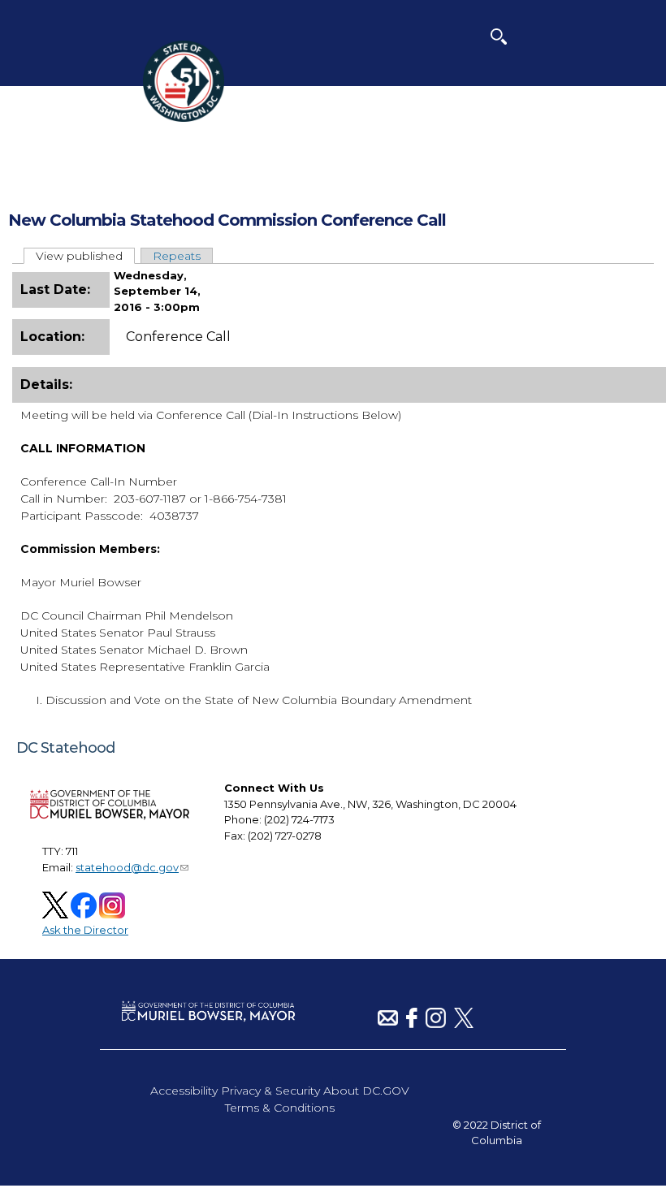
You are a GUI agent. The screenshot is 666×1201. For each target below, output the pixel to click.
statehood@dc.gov (127, 867)
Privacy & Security (270, 1090)
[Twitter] (464, 1023)
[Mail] (388, 1023)
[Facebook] (412, 1023)
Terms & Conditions (280, 1107)
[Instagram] (436, 1023)
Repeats (177, 255)
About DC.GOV (366, 1090)
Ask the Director (85, 929)
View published (85, 255)
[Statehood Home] (183, 117)
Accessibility (184, 1090)
